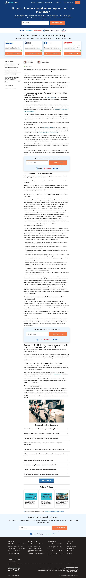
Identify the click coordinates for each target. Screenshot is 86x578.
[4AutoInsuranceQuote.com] (11, 2)
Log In (77, 2)
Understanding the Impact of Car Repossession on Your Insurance (11, 71)
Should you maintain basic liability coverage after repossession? (11, 74)
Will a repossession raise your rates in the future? (12, 82)
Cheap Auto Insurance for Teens (55, 546)
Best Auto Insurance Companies (15, 546)
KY (34, 563)
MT (50, 563)
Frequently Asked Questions (10, 87)
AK (10, 563)
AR (13, 563)
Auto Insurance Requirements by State (54, 511)
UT (10, 565)
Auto (32, 2)
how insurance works (37, 176)
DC (20, 563)
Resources (48, 2)
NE (51, 563)
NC (61, 563)
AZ (12, 563)
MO (48, 563)
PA (70, 563)
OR (69, 563)
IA (31, 563)
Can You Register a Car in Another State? (36, 551)
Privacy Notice (70, 548)
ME (37, 563)
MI (42, 563)
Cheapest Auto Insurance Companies (16, 548)
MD (39, 563)
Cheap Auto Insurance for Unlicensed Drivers (56, 548)
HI (26, 563)
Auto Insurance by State (13, 553)
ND (63, 563)
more (19, 48)
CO (17, 563)
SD (75, 563)
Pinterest (13, 570)
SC (73, 563)
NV (53, 563)
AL (8, 563)
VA (13, 565)
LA (36, 563)
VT (12, 565)
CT (18, 563)
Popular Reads (52, 541)
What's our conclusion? (9, 85)
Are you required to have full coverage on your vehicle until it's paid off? (12, 65)
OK (67, 563)
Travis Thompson (45, 62)
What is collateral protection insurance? (48, 132)
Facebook (9, 570)
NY (60, 563)
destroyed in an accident (48, 127)
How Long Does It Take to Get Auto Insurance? (56, 554)
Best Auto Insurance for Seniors (55, 543)
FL (23, 563)
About (57, 2)
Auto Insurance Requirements (34, 548)
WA (15, 565)
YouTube (16, 570)
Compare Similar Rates (13, 53)
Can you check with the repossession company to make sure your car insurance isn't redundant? (12, 78)
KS (32, 563)
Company (70, 541)
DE (22, 563)
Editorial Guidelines (71, 546)
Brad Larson (30, 62)
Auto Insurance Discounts (34, 546)
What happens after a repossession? (11, 67)
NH (55, 563)
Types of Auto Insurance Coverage (36, 543)
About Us (69, 543)
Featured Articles (32, 541)
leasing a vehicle (51, 97)
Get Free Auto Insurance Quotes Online (17, 543)
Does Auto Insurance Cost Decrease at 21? (36, 554)
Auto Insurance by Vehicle (14, 550)
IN (30, 563)
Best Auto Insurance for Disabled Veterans (55, 551)
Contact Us (69, 553)
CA (15, 563)
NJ (56, 563)
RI (71, 563)
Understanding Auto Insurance (36, 511)
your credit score (58, 374)
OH (65, 563)
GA (25, 563)
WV (17, 565)
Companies (39, 2)
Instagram (18, 570)
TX (8, 565)
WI (19, 565)
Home (26, 511)
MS (46, 563)
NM (58, 563)
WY (21, 565)
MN (44, 563)
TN (76, 563)
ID (27, 563)
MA (41, 563)
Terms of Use (63, 165)
